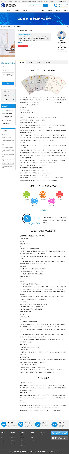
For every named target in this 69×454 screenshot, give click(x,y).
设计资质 (2, 443)
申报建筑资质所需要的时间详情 (9, 123)
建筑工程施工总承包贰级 (7, 147)
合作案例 (42, 10)
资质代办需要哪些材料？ (8, 120)
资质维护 (25, 10)
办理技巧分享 (47, 62)
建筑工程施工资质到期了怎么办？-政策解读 (12, 116)
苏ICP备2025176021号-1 (43, 451)
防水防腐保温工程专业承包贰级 (8, 167)
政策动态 (32, 437)
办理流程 (30, 62)
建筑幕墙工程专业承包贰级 (8, 163)
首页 (2, 10)
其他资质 (12, 440)
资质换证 (22, 440)
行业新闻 (32, 440)
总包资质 (2, 434)
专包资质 (19, 26)
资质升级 (22, 434)
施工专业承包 (5, 134)
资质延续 (22, 437)
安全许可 (2, 440)
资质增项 (22, 443)
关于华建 (58, 10)
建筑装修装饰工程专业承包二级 (8, 159)
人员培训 (33, 10)
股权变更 (17, 10)
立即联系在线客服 (60, 438)
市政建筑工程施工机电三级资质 (8, 143)
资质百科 (50, 10)
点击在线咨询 (23, 46)
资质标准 (38, 62)
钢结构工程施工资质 (6, 137)
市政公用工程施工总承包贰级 (8, 151)
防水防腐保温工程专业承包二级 (8, 155)
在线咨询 (66, 1)
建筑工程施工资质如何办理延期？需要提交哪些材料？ (14, 113)
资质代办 (9, 10)
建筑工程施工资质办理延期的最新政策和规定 (12, 110)
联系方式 (66, 10)
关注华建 (61, 1)
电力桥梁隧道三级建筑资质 (8, 140)
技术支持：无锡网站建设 (54, 451)
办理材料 (22, 62)
